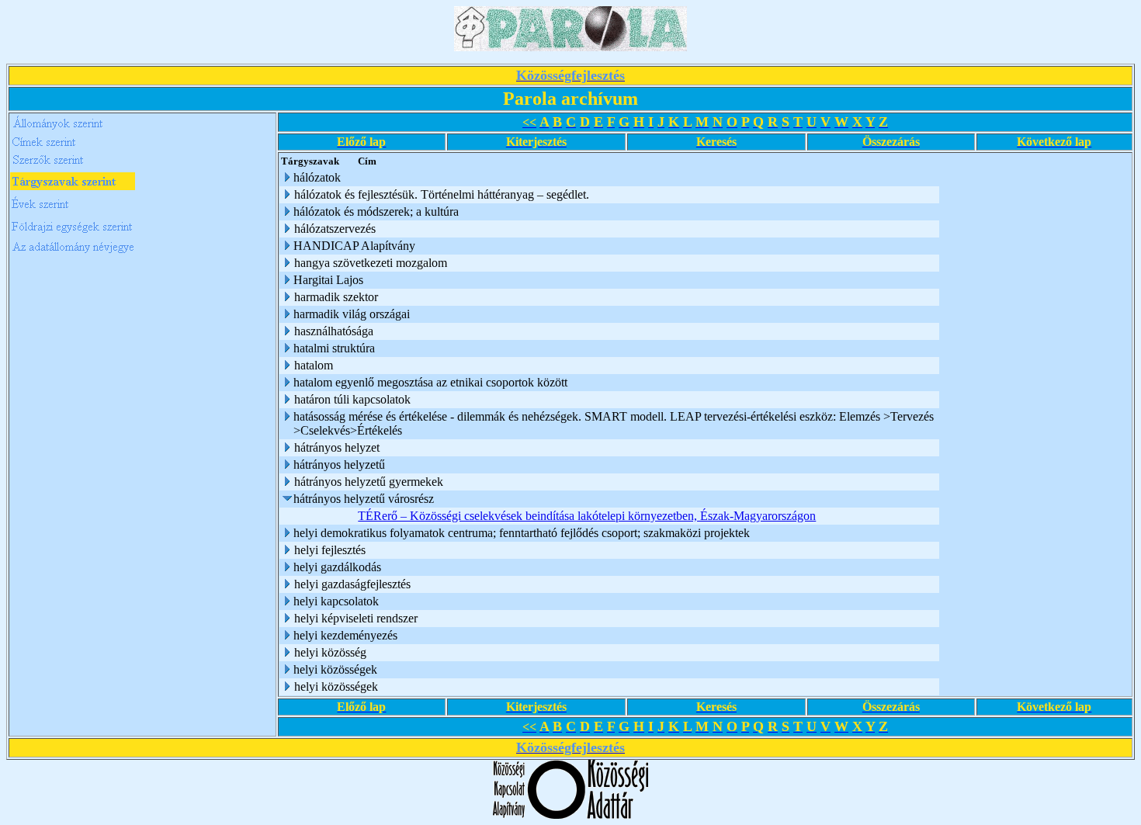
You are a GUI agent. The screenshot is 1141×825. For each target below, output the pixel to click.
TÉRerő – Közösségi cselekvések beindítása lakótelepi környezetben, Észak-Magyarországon (587, 515)
